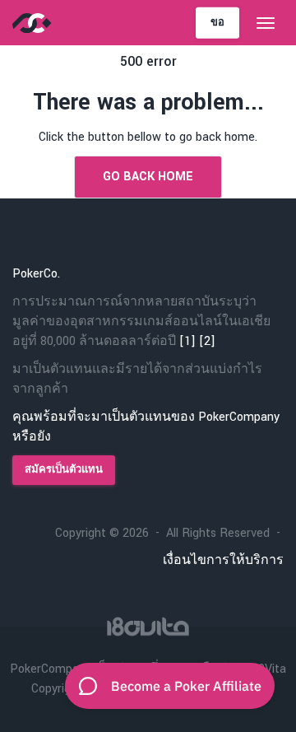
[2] (207, 341)
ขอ (217, 22)
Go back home (148, 176)
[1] (187, 341)
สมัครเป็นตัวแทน (64, 470)
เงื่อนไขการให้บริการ (223, 560)
